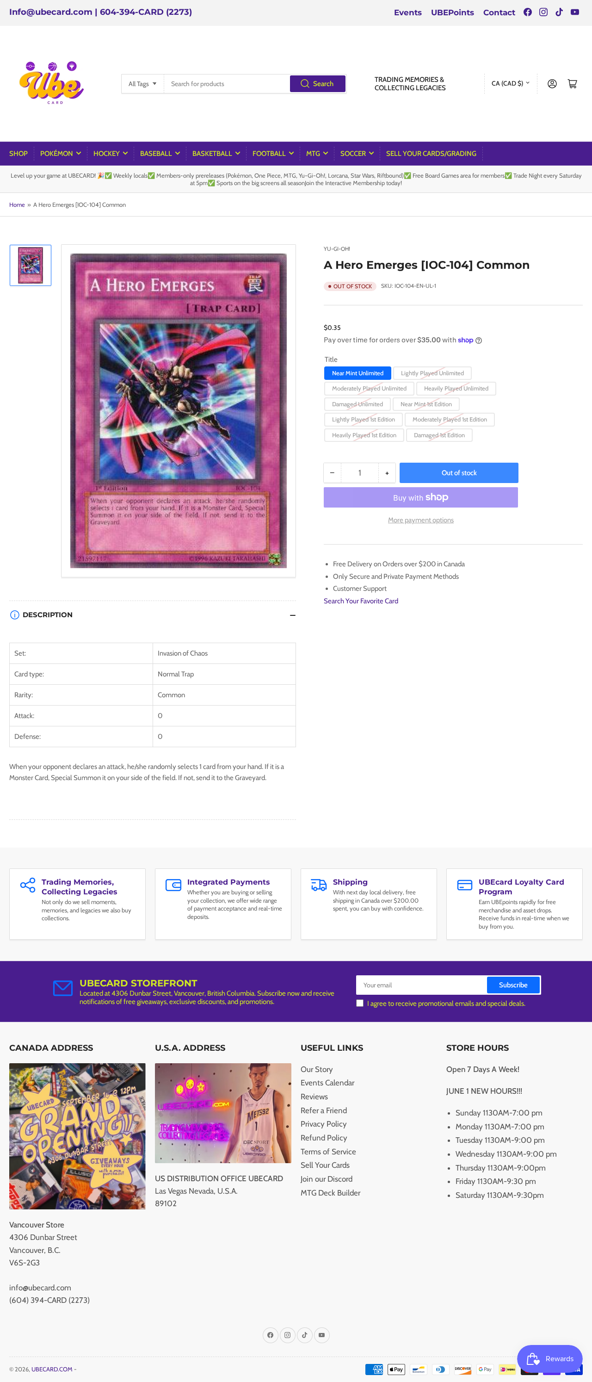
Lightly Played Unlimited (432, 373)
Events (408, 12)
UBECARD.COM (52, 1369)
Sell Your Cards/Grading (431, 153)
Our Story (317, 1069)
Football (269, 153)
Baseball (156, 153)
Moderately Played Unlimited (369, 388)
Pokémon (56, 153)
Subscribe (513, 985)
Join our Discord (326, 1179)
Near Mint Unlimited (357, 373)
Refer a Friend (324, 1110)
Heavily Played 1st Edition (364, 435)
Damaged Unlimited (357, 404)
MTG (313, 153)
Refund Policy (324, 1137)
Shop (18, 153)
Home (17, 204)
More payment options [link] (421, 520)
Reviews (314, 1096)
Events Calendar (327, 1082)
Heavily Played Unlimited (456, 388)
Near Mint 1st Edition (426, 404)
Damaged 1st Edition (439, 435)
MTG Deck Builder (330, 1192)
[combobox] (255, 83)
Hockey (106, 153)
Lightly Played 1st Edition (363, 419)
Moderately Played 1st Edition (450, 419)
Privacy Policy (324, 1123)
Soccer (353, 153)
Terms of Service (328, 1151)
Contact (499, 12)
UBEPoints (452, 12)
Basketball (212, 153)
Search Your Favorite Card (361, 601)
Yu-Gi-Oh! (337, 248)
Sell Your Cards (325, 1165)
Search (323, 84)
